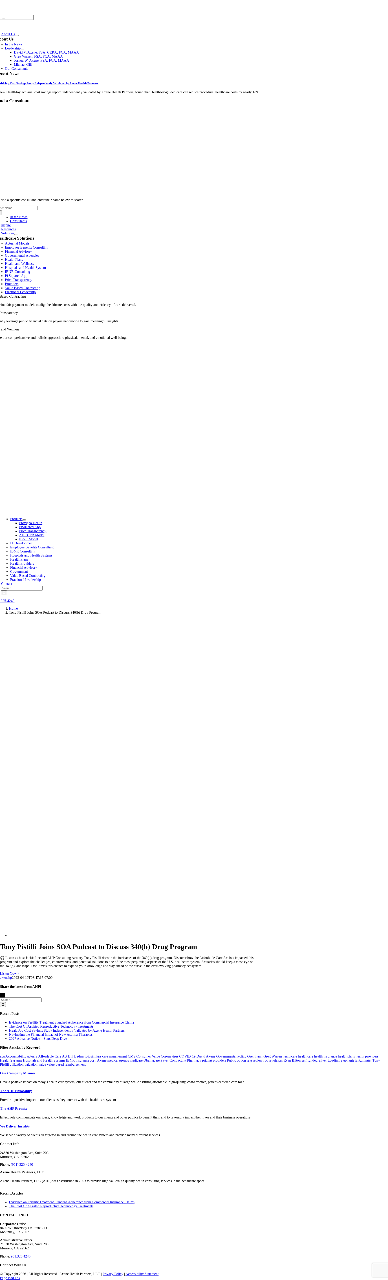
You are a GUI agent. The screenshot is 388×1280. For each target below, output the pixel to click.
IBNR (70, 1060)
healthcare (290, 1056)
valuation (30, 1064)
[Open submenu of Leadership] (22, 49)
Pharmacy (194, 1060)
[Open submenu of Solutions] (16, 234)
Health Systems (11, 1060)
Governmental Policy (231, 1056)
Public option (236, 1060)
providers (219, 1060)
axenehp (6, 977)
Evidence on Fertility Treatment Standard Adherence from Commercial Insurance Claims (71, 1022)
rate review (254, 1060)
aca (2, 1056)
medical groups (118, 1060)
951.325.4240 (21, 1256)
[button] (17, 1073)
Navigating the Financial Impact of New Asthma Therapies (51, 1034)
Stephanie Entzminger (356, 1060)
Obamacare (151, 1060)
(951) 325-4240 (22, 1164)
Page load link (10, 1278)
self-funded (309, 1060)
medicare (136, 1060)
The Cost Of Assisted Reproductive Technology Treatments (51, 1026)
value (42, 1064)
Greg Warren (272, 1056)
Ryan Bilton (292, 1060)
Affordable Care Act (52, 1056)
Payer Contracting (173, 1060)
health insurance (325, 1056)
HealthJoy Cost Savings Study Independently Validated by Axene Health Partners (67, 1030)
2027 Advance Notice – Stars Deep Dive (38, 1038)
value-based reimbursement (66, 1064)
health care (305, 1056)
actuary (32, 1056)
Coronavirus (169, 1056)
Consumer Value (148, 1056)
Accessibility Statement (142, 1274)
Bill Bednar (76, 1056)
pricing (207, 1060)
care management (114, 1056)
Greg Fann (254, 1056)
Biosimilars (93, 1056)
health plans (346, 1056)
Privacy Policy (113, 1274)
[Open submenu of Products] (24, 520)
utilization (17, 1064)
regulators (276, 1060)
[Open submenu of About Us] (17, 35)
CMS (131, 1056)
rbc (265, 1060)
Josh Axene (98, 1060)
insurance (82, 1060)
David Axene (205, 1056)
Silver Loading (329, 1060)
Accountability (15, 1056)
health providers (367, 1056)
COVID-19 (187, 1056)
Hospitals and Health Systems (44, 1060)
